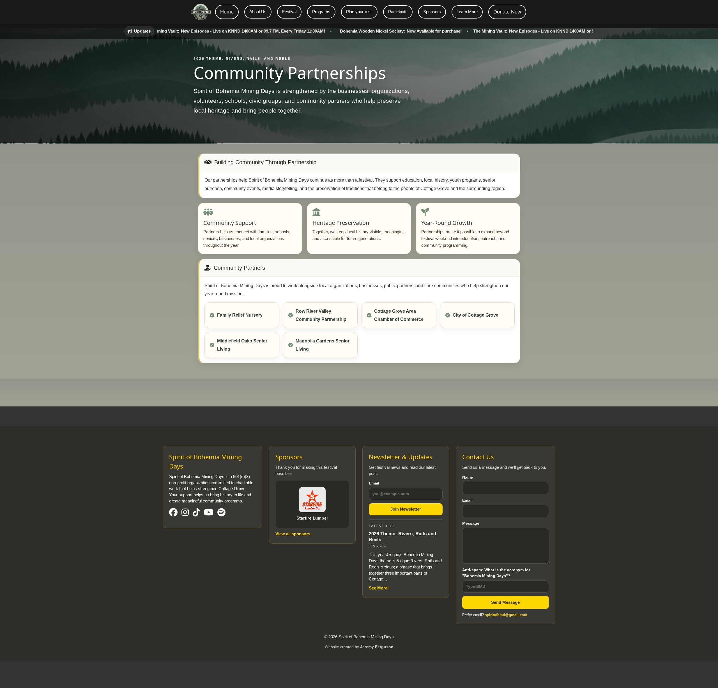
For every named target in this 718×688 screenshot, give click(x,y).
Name (467, 477)
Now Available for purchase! (373, 31)
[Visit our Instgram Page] (185, 512)
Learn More (467, 11)
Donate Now (507, 12)
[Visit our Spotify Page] (221, 512)
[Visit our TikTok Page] (196, 512)
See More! (379, 588)
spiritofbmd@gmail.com (506, 615)
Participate (398, 11)
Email (374, 483)
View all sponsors (292, 533)
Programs (321, 11)
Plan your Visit (359, 11)
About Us (257, 11)
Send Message (505, 602)
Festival (289, 11)
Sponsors (432, 11)
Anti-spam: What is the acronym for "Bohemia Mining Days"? (496, 573)
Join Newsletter (405, 509)
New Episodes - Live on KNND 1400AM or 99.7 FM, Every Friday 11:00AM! (207, 31)
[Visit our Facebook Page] (173, 512)
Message (470, 523)
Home (227, 12)
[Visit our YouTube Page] (208, 512)
